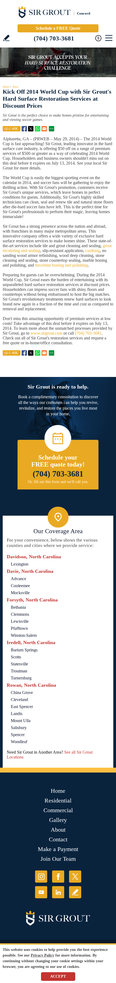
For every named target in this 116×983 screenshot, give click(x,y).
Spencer (18, 734)
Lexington (19, 564)
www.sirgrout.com (46, 333)
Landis (16, 713)
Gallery (58, 820)
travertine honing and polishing (61, 265)
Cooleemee (20, 585)
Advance (18, 578)
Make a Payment (58, 849)
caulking (92, 250)
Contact (58, 839)
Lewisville (20, 621)
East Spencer (22, 706)
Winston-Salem (24, 635)
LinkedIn (58, 892)
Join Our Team (58, 858)
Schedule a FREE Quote (58, 28)
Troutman (19, 671)
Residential (58, 800)
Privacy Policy (42, 955)
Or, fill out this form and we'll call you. (58, 482)
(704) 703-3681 (54, 38)
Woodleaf (19, 741)
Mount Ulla (20, 720)
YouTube (41, 892)
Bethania (18, 607)
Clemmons (20, 614)
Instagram (41, 876)
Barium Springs (24, 650)
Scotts (16, 657)
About (58, 829)
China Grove (22, 692)
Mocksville (20, 592)
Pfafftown (19, 628)
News (15, 86)
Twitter (75, 876)
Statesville (19, 664)
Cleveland (19, 699)
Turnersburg (21, 678)
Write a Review (6, 38)
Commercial (58, 810)
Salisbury (19, 727)
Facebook (58, 876)
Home (6, 86)
